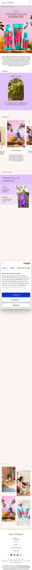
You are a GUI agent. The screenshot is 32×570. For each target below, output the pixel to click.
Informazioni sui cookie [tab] (23, 268)
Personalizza (15, 300)
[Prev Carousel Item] (3, 122)
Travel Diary (16, 550)
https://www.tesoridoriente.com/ (24, 566)
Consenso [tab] (4, 268)
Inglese (15, 538)
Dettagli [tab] (12, 268)
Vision (16, 541)
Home (2, 6)
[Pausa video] (10, 98)
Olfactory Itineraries (16, 547)
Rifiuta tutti (16, 305)
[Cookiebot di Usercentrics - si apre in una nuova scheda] (23, 264)
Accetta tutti (16, 294)
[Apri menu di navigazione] (29, 2)
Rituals (6, 6)
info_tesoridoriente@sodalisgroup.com (16, 562)
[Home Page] (8, 3)
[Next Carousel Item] (28, 122)
